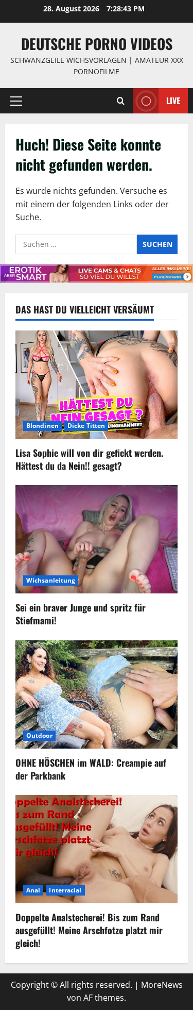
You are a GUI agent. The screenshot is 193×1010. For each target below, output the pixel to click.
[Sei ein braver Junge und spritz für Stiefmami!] (96, 539)
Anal (33, 890)
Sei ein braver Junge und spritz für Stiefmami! (80, 614)
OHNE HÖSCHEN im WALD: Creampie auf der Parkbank (90, 769)
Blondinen (42, 425)
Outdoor (39, 735)
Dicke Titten (86, 425)
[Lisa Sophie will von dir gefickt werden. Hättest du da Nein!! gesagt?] (96, 384)
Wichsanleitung (50, 580)
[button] (16, 100)
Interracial (65, 890)
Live (173, 100)
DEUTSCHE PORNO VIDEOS (96, 43)
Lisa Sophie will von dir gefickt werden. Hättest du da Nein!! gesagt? (89, 459)
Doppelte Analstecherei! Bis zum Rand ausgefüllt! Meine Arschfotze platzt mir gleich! (89, 930)
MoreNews (162, 984)
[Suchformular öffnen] (121, 101)
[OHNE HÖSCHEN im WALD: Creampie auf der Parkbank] (96, 694)
